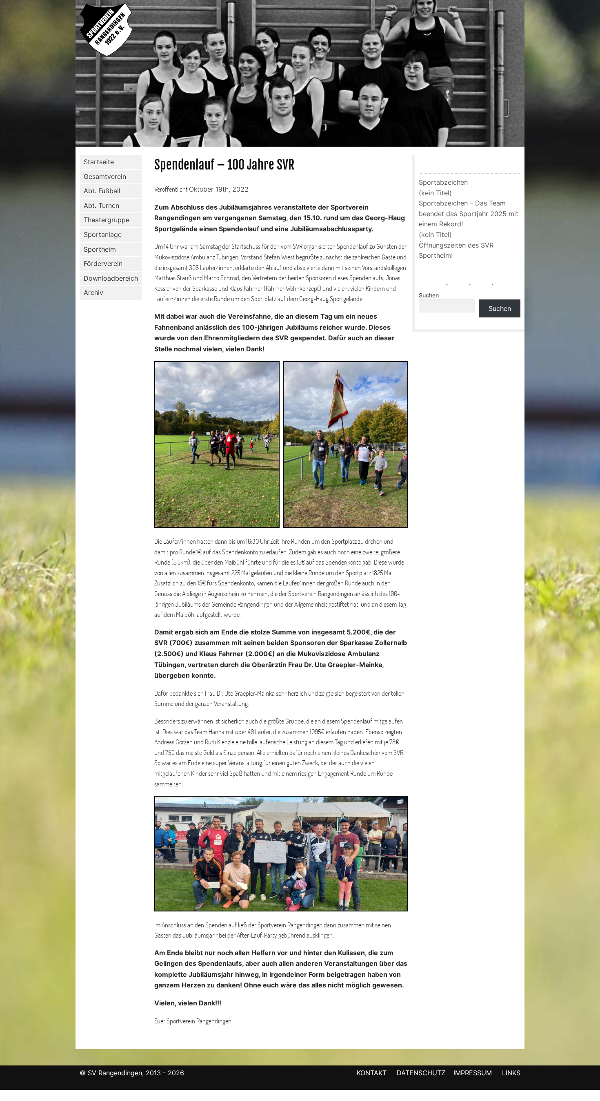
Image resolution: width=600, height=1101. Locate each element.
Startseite (99, 162)
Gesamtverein (105, 176)
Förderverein (103, 263)
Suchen (429, 295)
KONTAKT (372, 1073)
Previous (67, 75)
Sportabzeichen (443, 182)
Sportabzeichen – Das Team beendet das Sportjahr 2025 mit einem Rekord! (468, 213)
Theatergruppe (106, 220)
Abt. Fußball (102, 191)
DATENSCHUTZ (421, 1073)
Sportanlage (103, 234)
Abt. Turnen (101, 205)
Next (533, 75)
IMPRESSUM (473, 1073)
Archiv (93, 292)
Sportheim (100, 249)
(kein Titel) (435, 193)
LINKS (511, 1073)
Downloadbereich (111, 278)
